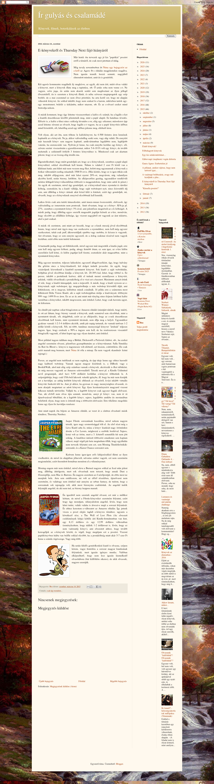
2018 (142, 96)
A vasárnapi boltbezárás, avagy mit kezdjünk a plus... (157, 176)
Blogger (119, 763)
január (146, 197)
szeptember (148, 117)
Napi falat (142, 298)
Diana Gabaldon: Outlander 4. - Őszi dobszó (168, 457)
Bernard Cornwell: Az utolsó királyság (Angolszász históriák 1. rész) (169, 240)
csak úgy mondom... (54, 590)
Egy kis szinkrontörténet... (154, 154)
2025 (142, 66)
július (145, 125)
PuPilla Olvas (144, 231)
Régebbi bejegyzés (118, 681)
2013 (142, 207)
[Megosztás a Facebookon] (97, 586)
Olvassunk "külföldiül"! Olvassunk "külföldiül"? (167, 656)
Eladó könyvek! (149, 146)
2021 (142, 83)
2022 (142, 79)
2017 (142, 100)
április (146, 138)
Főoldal (81, 681)
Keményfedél (144, 268)
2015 (142, 109)
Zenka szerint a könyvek (145, 251)
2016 (142, 104)
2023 (142, 74)
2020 (142, 87)
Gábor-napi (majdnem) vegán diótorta (159, 159)
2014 (142, 203)
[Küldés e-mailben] (88, 586)
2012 (142, 211)
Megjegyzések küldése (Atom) (63, 686)
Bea (141, 322)
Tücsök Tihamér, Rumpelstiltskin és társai (168, 349)
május (146, 134)
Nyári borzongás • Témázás (145, 286)
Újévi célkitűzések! (143, 256)
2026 (142, 62)
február (146, 193)
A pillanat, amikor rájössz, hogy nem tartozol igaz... (158, 169)
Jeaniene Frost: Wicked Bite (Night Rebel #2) (145, 304)
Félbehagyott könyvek (152, 150)
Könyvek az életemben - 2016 (167, 555)
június (146, 129)
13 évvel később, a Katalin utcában (145, 236)
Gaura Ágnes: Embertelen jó (154, 163)
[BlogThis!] (91, 586)
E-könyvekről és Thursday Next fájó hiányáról (158, 183)
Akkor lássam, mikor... (168, 604)
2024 (142, 70)
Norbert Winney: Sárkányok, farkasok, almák (169, 306)
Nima (73, 350)
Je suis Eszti (143, 282)
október (146, 112)
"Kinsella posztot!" (150, 188)
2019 (142, 92)
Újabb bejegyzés (46, 681)
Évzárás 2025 (143, 271)
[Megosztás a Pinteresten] (100, 586)
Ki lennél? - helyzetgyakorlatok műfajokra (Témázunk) (168, 712)
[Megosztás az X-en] (94, 586)
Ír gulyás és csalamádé (71, 15)
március (146, 142)
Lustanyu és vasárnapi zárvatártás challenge (167, 500)
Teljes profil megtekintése (142, 328)
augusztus (147, 121)
